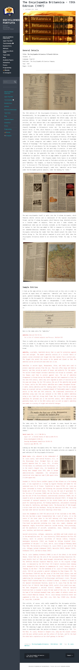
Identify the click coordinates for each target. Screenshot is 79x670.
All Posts (5, 48)
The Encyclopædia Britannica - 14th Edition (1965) (35, 656)
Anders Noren (65, 666)
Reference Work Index (8, 51)
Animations (6, 62)
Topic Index (6, 55)
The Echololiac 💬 (8, 43)
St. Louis (71, 644)
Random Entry (7, 46)
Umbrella (26, 645)
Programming (7, 67)
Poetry (5, 65)
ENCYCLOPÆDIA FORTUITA (8, 37)
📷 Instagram (7, 73)
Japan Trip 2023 (7, 41)
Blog (4, 57)
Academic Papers (8, 60)
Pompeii (70, 655)
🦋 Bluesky (6, 70)
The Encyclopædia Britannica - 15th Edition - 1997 (47, 644)
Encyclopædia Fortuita (12, 21)
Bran (36, 9)
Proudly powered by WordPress (39, 666)
